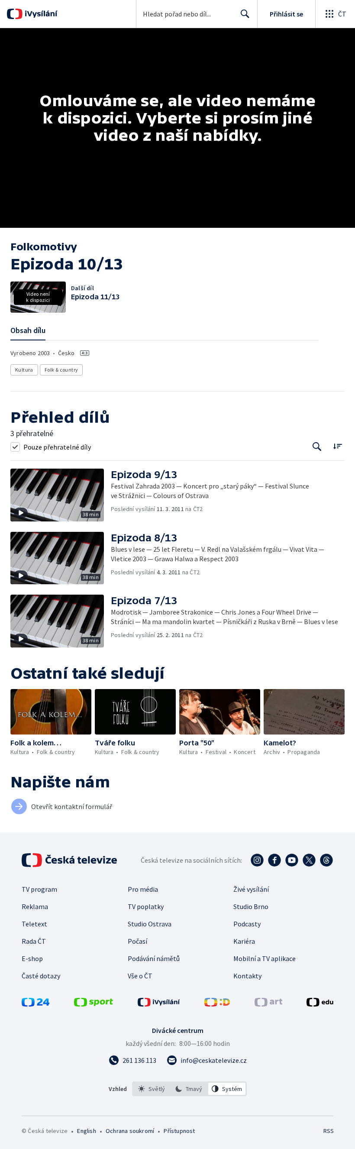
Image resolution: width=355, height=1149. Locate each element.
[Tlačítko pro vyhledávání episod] (317, 447)
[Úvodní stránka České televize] (70, 860)
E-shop (32, 958)
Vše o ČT (140, 975)
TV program (39, 889)
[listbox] (189, 1088)
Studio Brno (250, 906)
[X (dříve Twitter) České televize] (309, 860)
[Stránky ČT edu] (320, 1004)
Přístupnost (179, 1131)
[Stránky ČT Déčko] (217, 1004)
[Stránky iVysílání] (159, 1004)
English (86, 1131)
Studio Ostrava (149, 923)
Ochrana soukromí (130, 1131)
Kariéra (244, 941)
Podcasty (247, 923)
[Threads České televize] (326, 860)
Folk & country (61, 369)
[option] (151, 1089)
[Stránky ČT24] (35, 1004)
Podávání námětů (154, 958)
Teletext (34, 923)
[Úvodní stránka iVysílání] (40, 14)
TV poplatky (146, 906)
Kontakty (247, 975)
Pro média (143, 889)
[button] (60, 495)
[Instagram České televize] (257, 860)
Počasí (137, 941)
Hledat (245, 14)
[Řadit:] (337, 446)
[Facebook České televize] (274, 860)
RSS (328, 1131)
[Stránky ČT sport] (93, 1004)
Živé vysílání (251, 889)
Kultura (24, 369)
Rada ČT (34, 941)
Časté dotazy (41, 975)
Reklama (35, 906)
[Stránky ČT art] (268, 1004)
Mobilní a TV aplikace (264, 958)
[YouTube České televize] (292, 860)
